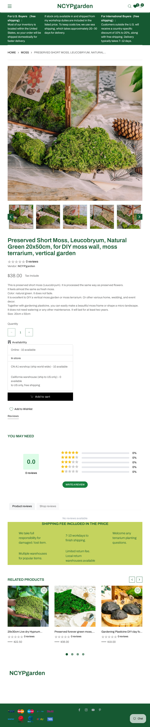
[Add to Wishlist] (44, 590)
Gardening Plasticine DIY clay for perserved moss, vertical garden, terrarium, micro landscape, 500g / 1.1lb (121, 632)
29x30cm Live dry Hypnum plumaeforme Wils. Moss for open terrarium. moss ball (28, 632)
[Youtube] (93, 709)
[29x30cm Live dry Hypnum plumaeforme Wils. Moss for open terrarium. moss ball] (28, 606)
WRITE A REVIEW (75, 484)
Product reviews (22, 506)
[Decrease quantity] (11, 332)
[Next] (139, 217)
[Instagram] (86, 709)
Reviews (13, 416)
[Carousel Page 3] (78, 654)
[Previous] (10, 217)
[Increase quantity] (29, 332)
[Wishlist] (135, 6)
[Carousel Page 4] (83, 654)
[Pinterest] (99, 709)
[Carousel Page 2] (72, 654)
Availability (19, 342)
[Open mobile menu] (10, 6)
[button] (75, 261)
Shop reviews (48, 506)
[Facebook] (79, 709)
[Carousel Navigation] (135, 580)
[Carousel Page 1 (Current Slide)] (67, 654)
